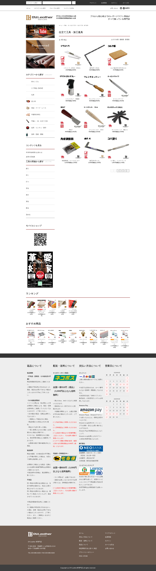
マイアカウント (110, 533)
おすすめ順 (115, 39)
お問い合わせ (114, 8)
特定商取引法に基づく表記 (88, 548)
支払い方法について (85, 537)
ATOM (85, 556)
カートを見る (109, 544)
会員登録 (104, 3)
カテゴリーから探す (40, 8)
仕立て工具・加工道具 (82, 25)
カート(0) (126, 3)
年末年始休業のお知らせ (34, 152)
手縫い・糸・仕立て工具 (70, 25)
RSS (80, 556)
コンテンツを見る (69, 8)
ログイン (114, 3)
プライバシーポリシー (86, 552)
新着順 (127, 39)
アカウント (93, 3)
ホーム (28, 8)
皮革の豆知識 (30, 157)
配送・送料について (85, 541)
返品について (83, 544)
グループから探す (55, 8)
